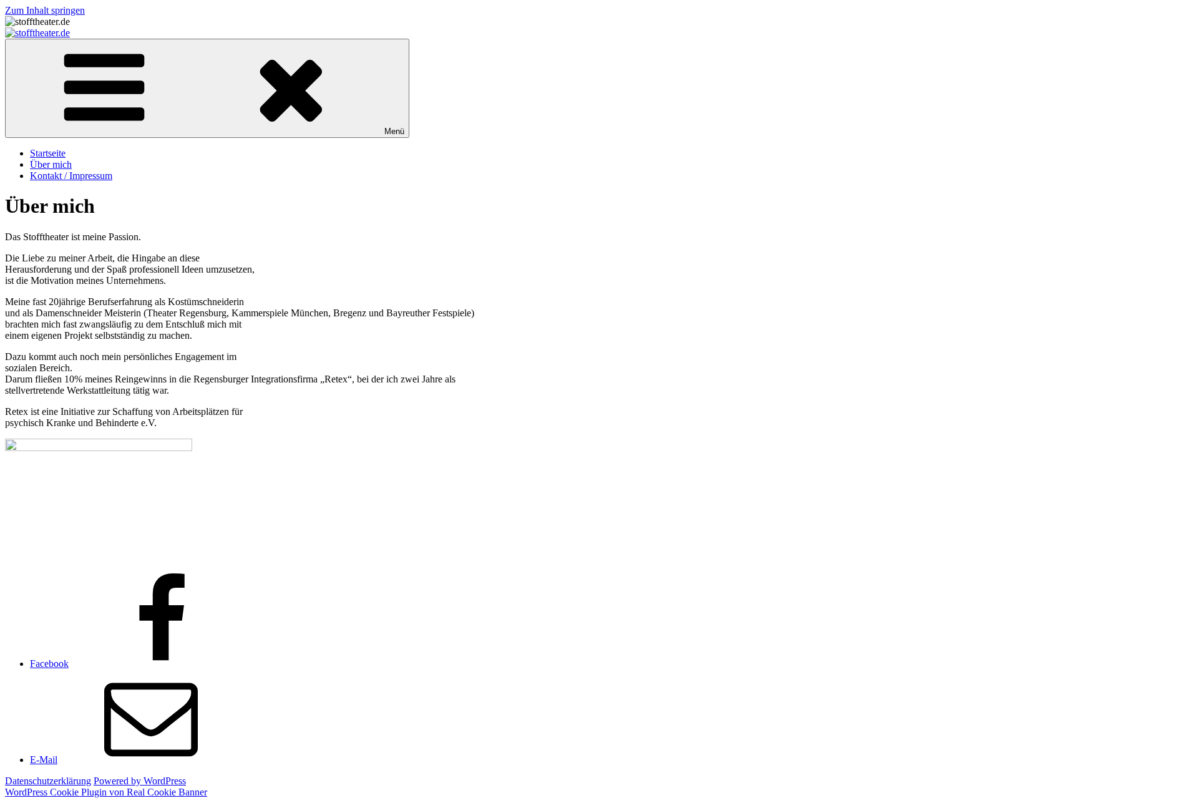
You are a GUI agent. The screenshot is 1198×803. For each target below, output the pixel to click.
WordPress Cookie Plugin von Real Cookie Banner (106, 792)
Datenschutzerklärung (48, 781)
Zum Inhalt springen (45, 10)
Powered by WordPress (140, 781)
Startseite (48, 153)
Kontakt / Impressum (71, 175)
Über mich (51, 164)
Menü (394, 131)
